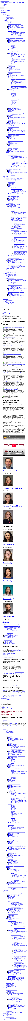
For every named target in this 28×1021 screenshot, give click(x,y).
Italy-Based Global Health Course (20, 950)
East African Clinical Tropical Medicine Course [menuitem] (20, 234)
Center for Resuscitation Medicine (15, 999)
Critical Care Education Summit (17, 747)
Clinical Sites (9, 631)
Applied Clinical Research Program (15, 993)
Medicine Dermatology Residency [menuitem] (13, 204)
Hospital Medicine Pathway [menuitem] (16, 189)
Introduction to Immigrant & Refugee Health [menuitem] (19, 225)
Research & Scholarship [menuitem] (13, 122)
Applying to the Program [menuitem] (13, 180)
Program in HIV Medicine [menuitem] (13, 294)
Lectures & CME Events (13, 740)
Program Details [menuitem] (11, 182)
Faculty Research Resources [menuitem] (11, 275)
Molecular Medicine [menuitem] (10, 136)
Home (4, 312)
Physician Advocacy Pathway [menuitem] (17, 190)
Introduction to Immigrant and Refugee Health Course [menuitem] (20, 242)
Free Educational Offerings (16, 935)
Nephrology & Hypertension (12, 857)
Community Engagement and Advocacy (16, 832)
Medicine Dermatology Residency (11, 635)
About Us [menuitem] (10, 124)
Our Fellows (13, 778)
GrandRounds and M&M (9, 643)
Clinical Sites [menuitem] (11, 183)
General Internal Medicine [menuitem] (11, 68)
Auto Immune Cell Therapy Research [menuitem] (16, 295)
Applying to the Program (12, 628)
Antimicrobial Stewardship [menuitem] (13, 135)
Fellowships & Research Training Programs (13, 624)
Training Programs (12, 792)
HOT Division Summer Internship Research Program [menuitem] (18, 83)
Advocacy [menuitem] (10, 70)
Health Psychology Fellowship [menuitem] (14, 72)
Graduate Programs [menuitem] (10, 268)
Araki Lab (10, 758)
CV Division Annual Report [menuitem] (14, 36)
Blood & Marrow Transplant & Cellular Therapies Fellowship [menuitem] (19, 88)
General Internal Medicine (11, 782)
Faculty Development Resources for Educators (14, 638)
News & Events (11, 781)
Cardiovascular (9, 736)
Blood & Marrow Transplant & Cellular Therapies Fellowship (19, 802)
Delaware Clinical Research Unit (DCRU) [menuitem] (14, 297)
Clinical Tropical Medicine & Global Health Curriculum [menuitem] (18, 219)
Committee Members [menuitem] (12, 303)
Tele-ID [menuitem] (12, 125)
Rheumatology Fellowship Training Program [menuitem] (17, 172)
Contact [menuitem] (7, 19)
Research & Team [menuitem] (14, 282)
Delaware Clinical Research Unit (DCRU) (14, 1012)
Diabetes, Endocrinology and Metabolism (14, 752)
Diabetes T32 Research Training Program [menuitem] (16, 40)
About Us (10, 839)
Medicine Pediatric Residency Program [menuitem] (14, 194)
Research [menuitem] (10, 28)
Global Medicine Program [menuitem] (11, 205)
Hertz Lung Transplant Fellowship (18, 881)
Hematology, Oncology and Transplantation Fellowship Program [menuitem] (18, 85)
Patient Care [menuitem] (10, 121)
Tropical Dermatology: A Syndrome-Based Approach (19, 968)
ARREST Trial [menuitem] (14, 286)
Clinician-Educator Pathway (17, 902)
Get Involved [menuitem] (11, 256)
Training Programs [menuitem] (12, 77)
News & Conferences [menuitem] (12, 149)
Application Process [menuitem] (18, 81)
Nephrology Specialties (13, 862)
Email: (2, 708)
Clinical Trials (11, 825)
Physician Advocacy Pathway (17, 904)
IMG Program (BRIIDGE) (16, 943)
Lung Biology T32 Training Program (18, 875)
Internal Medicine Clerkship (10, 637)
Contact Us (3, 706)
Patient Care (10, 835)
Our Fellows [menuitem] (13, 63)
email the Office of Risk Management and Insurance (12, 696)
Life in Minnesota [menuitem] (9, 17)
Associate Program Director (12, 488)
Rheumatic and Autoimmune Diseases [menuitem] (13, 169)
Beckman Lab (14, 806)
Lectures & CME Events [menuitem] (13, 26)
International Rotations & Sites (20, 926)
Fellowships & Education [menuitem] (13, 127)
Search (2, 7)
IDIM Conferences (12, 843)
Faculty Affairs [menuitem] (6, 301)
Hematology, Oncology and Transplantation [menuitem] (15, 75)
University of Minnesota (13, 723)
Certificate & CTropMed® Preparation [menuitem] (19, 217)
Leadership (10, 834)
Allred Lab (13, 805)
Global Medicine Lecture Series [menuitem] (14, 255)
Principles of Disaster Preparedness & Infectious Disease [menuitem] (19, 248)
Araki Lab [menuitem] (10, 43)
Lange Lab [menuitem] (13, 96)
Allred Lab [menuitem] (13, 90)
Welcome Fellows (8, 641)
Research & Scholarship (13, 836)
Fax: (1, 707)
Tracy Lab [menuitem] (13, 104)
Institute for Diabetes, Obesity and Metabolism (17, 1003)
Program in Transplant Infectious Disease (16, 848)
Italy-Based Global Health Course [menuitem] (20, 235)
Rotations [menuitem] (13, 211)
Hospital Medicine (9, 829)
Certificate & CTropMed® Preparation (19, 931)
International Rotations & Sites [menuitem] (20, 212)
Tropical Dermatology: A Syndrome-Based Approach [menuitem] (19, 254)
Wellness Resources (10, 732)
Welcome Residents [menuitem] (10, 271)
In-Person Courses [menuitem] (14, 230)
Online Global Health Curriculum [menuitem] (20, 246)
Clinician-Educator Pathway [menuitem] (17, 187)
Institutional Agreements (16, 953)
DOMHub (8, 730)
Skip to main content (5, 1)
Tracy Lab (13, 819)
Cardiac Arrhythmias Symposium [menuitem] (18, 32)
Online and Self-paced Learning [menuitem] (17, 240)
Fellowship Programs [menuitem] (12, 53)
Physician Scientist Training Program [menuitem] (18, 191)
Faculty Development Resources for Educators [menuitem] (15, 263)
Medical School (4, 12)
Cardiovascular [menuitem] (9, 21)
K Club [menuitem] (9, 276)
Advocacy (10, 785)
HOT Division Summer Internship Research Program (18, 797)
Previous (4, 397)
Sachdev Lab (13, 816)
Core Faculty (7, 544)
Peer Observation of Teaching (14, 979)
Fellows (15, 874)
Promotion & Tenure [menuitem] (10, 302)
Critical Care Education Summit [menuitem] (17, 33)
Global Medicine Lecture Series (14, 970)
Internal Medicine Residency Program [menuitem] (13, 179)
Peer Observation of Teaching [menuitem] (14, 265)
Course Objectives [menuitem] (12, 261)
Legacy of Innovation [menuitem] (12, 29)
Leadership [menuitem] (10, 120)
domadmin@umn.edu (7, 708)
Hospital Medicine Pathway (16, 903)
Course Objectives (12, 976)
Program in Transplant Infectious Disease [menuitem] (16, 134)
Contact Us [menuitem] (13, 47)
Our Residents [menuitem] (11, 184)
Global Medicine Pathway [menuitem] (16, 207)
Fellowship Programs (12, 767)
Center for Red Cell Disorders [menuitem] (14, 109)
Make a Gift (5, 656)
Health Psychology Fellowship (14, 786)
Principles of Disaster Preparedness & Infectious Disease (19, 963)
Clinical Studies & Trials (11, 988)
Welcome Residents (8, 642)
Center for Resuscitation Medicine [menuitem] (15, 285)
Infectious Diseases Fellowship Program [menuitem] (16, 130)
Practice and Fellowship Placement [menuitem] (15, 193)
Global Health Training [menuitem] (13, 199)
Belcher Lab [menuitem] (13, 93)
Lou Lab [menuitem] (13, 97)
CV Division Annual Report (14, 751)
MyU (4, 5)
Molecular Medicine (10, 850)
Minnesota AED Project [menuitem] (16, 287)
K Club (9, 991)
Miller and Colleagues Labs (16, 813)
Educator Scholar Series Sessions (18, 980)
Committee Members (12, 1018)
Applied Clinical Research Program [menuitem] (15, 279)
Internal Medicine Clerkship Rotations (16, 977)
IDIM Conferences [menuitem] (12, 129)
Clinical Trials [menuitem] (11, 110)
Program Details (10, 629)
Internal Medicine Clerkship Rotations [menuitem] (16, 262)
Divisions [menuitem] (5, 20)
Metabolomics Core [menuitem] (12, 138)
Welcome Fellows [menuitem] (9, 269)
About (4, 729)
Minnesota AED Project (16, 1001)
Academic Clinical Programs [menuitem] (14, 69)
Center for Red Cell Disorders (14, 823)
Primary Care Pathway (15, 907)
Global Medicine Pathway (16, 922)
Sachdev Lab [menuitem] (13, 102)
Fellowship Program (12, 860)
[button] (14, 328)
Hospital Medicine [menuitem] (9, 115)
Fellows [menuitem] (15, 159)
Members (13, 759)
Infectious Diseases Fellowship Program (16, 845)
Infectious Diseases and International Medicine (15, 837)
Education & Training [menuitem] (12, 155)
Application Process (18, 795)
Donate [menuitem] (12, 48)
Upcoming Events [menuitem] (12, 31)
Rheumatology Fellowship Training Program (17, 887)
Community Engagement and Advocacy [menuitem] (16, 117)
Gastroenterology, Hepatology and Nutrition (15, 765)
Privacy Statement (4, 725)
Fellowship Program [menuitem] (12, 145)
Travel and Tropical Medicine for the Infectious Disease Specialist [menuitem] (20, 252)
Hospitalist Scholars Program (14, 833)
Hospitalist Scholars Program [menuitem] (14, 118)
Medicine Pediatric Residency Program (12, 627)
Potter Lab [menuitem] (13, 101)
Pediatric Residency (7, 654)
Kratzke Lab (13, 809)
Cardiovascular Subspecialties (14, 738)
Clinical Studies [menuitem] (11, 66)
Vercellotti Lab (14, 820)
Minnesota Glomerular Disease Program (16, 1005)
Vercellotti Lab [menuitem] (14, 106)
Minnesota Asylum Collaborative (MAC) (16, 973)
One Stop (5, 4)
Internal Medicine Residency (9, 653)
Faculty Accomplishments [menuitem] (13, 108)
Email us (5, 690)
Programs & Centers (10, 992)
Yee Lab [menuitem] (12, 107)
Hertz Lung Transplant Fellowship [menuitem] (18, 166)
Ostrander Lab (14, 814)
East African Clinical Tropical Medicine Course (20, 948)
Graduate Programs (8, 640)
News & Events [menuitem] (11, 67)
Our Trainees (16, 876)
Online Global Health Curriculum (20, 960)
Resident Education (12, 921)
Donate (12, 763)
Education (5, 315)
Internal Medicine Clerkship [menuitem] (11, 260)
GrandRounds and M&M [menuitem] (11, 272)
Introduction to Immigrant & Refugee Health (19, 939)
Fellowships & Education (13, 841)
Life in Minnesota (9, 731)
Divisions (5, 734)
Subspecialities (9, 1014)
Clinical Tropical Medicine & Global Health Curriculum (18, 933)
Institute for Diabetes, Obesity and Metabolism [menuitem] (17, 288)
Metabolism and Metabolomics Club (15, 855)
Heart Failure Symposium (16, 749)
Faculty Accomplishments (13, 822)
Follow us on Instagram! (8, 657)
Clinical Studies (11, 780)
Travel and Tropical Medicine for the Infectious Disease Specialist (20, 966)
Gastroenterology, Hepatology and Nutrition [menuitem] (15, 50)
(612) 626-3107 (5, 707)
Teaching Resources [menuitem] (15, 267)
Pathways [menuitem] (10, 186)
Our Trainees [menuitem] (16, 162)
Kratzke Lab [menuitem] (13, 95)
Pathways (10, 901)
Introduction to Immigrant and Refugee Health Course (20, 957)
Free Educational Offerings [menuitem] (16, 220)
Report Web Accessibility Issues (12, 725)
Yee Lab (12, 821)
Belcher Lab (13, 807)
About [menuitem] (4, 14)
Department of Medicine (6, 10)
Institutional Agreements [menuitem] (16, 239)
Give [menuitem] (4, 304)
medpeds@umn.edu (15, 650)
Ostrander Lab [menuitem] (14, 100)
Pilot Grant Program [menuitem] (15, 283)
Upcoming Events (12, 745)
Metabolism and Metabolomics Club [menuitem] (15, 141)
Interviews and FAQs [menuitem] (15, 197)
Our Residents (10, 633)
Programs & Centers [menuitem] (10, 278)
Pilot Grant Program (15, 998)
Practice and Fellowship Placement (15, 908)
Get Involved (11, 971)
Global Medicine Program (9, 636)
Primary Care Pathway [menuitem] (15, 192)
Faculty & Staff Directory (13, 972)
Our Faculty (9, 634)
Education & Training (12, 869)
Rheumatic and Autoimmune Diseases (13, 883)
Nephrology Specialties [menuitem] (13, 148)
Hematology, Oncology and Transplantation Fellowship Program (18, 800)
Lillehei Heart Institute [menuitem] (13, 289)
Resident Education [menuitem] (12, 206)
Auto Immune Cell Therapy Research (16, 1010)
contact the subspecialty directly (18, 691)
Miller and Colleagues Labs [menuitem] (16, 98)
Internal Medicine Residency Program (12, 626)
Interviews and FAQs (15, 911)
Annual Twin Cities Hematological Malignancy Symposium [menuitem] (18, 113)
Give (4, 1019)
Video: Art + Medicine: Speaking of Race (11, 684)
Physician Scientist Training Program (18, 905)
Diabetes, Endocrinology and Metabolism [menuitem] (14, 38)
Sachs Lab (13, 818)
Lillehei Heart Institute (13, 1004)
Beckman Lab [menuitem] (14, 91)
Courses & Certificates (13, 930)
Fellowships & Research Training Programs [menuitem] (15, 178)
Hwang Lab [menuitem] (13, 94)
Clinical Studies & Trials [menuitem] (11, 274)
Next (8, 397)
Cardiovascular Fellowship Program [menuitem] (15, 25)
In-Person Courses (14, 944)
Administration (9, 1011)
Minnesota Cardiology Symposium (18, 750)
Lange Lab (13, 811)
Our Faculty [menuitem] (10, 22)
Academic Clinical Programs (14, 784)
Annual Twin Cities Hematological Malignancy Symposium (18, 828)
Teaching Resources (15, 981)
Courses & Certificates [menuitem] (13, 216)
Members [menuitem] (13, 45)
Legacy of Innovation (12, 744)
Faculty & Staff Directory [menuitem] (13, 258)
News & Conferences (12, 863)
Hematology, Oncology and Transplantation (15, 790)
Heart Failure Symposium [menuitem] (16, 34)
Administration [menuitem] (9, 296)
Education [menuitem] (10, 139)
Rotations (13, 925)
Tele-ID (12, 840)
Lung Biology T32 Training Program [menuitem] (18, 161)
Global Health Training (12, 630)
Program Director (9, 471)
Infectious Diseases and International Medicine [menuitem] (15, 123)
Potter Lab (13, 815)
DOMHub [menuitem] (8, 15)
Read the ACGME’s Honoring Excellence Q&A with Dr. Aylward (13, 673)
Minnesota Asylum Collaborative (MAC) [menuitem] (16, 259)
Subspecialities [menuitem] (9, 300)
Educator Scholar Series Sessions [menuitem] (18, 266)
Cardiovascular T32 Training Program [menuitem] (16, 27)
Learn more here (6, 682)
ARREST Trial (14, 1000)
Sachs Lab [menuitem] (13, 103)
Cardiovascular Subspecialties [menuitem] (14, 24)
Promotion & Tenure (10, 1017)
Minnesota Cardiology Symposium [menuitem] (18, 35)
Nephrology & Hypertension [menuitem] (12, 143)
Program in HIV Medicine (13, 1008)
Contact (7, 733)
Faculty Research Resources (11, 990)
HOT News (10, 826)
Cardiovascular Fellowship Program (15, 739)
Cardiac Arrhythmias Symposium (18, 746)
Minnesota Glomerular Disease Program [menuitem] (16, 290)
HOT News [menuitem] (10, 111)
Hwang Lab (13, 808)
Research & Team (14, 997)
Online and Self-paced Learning (17, 955)
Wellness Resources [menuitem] (10, 18)
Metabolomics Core (12, 853)
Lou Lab (13, 812)
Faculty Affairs (6, 1015)
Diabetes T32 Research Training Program (16, 754)
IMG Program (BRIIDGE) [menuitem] (16, 228)
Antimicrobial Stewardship (13, 849)
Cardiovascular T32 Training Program (16, 742)
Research (10, 743)
